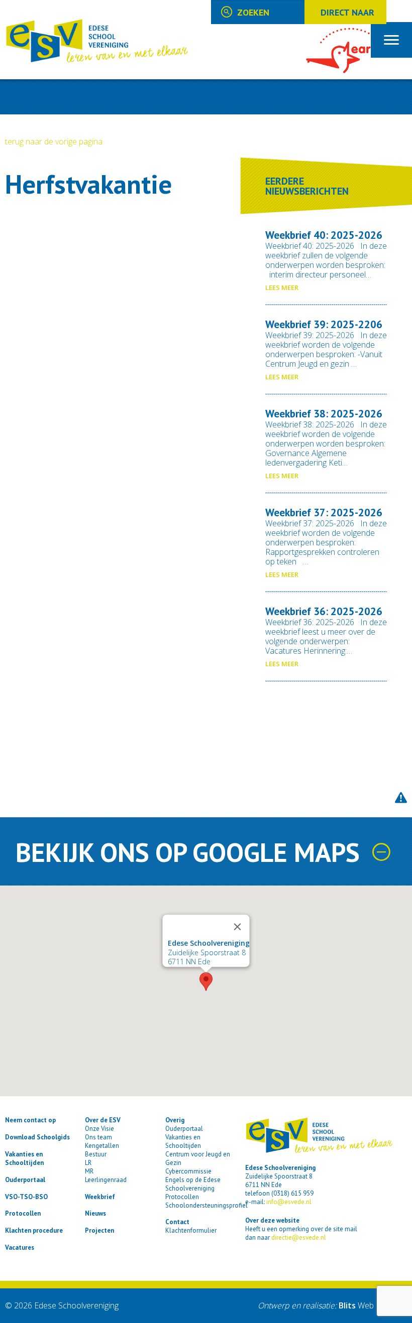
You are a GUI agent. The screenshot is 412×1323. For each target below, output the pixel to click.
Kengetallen (102, 1145)
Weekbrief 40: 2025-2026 (323, 235)
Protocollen (23, 1213)
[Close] (238, 927)
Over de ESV (103, 1120)
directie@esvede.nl (298, 1237)
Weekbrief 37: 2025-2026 (323, 512)
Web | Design (373, 1305)
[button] (206, 981)
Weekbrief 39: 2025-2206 (323, 324)
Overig (174, 1120)
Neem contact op (30, 1120)
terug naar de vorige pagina (53, 141)
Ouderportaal (25, 1179)
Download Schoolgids (37, 1137)
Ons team (98, 1137)
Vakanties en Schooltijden (24, 1158)
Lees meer (281, 287)
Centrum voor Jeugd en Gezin (197, 1158)
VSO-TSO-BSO (26, 1197)
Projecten (99, 1230)
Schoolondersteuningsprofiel (206, 1205)
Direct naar (347, 12)
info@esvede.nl (289, 1202)
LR (88, 1162)
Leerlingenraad (106, 1179)
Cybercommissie (188, 1171)
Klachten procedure (34, 1230)
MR (89, 1171)
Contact (177, 1222)
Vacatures (19, 1247)
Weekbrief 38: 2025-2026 (323, 413)
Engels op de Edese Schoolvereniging (193, 1184)
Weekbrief (100, 1197)
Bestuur (96, 1154)
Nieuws (95, 1213)
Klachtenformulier (191, 1230)
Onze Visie (99, 1128)
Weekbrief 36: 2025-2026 (323, 611)
